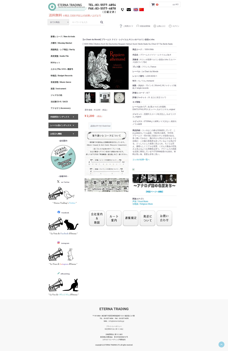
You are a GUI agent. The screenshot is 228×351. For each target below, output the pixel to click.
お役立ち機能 (56, 134)
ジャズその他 (56, 95)
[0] (153, 4)
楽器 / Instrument (58, 89)
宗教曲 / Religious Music (143, 204)
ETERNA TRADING (114, 309)
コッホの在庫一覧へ (141, 159)
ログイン (176, 26)
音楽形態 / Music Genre (61, 82)
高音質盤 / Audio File (60, 56)
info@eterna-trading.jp (116, 321)
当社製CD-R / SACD (59, 102)
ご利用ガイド (128, 26)
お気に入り (161, 26)
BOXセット (55, 62)
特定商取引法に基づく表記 (114, 329)
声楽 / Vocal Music (140, 201)
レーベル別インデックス (60, 125)
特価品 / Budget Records (61, 75)
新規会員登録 (145, 26)
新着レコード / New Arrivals (63, 36)
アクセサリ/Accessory (61, 108)
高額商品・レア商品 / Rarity (63, 49)
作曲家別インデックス (59, 117)
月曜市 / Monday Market (61, 43)
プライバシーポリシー (114, 326)
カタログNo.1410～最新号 (62, 69)
